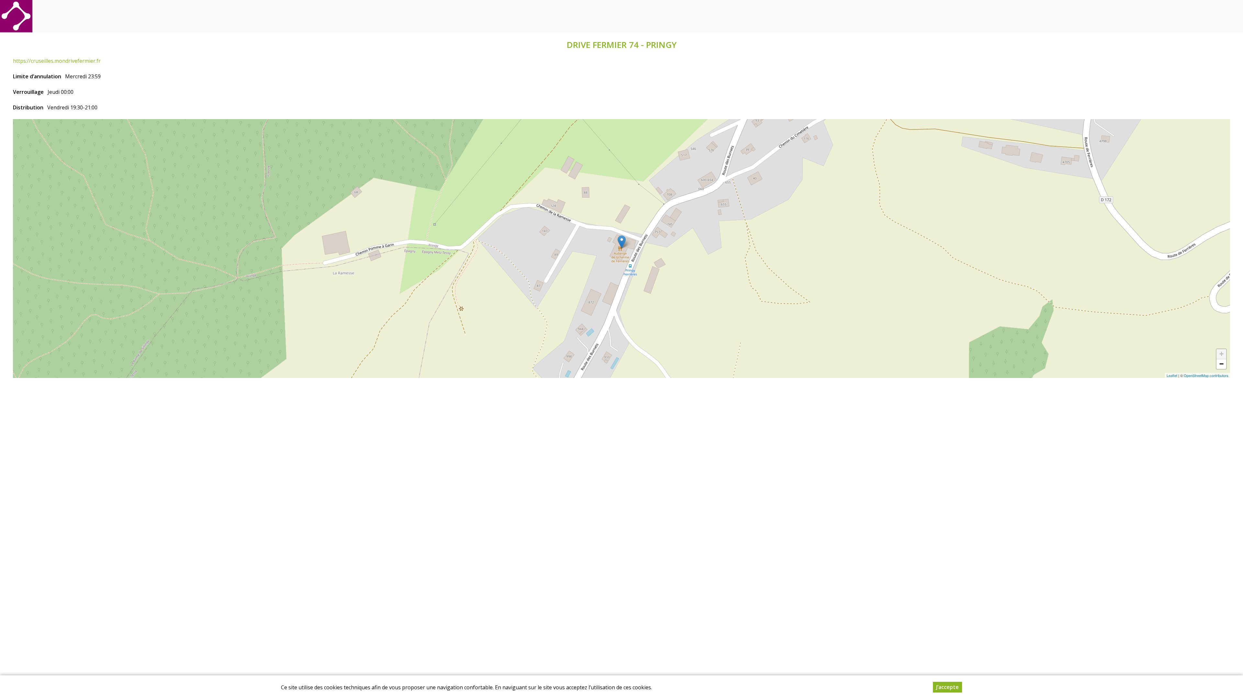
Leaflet (1172, 375)
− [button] (1221, 364)
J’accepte (947, 687)
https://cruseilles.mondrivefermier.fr (57, 60)
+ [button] (1221, 354)
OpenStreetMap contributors (1206, 375)
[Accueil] (16, 16)
